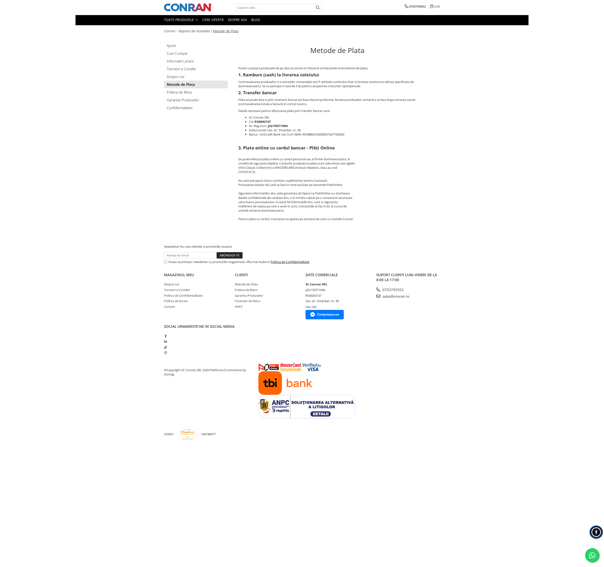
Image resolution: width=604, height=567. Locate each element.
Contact (169, 306)
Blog (255, 19)
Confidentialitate (180, 107)
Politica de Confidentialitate (290, 262)
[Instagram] (165, 352)
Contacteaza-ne (328, 314)
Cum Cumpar (177, 53)
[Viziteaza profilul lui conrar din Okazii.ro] (187, 434)
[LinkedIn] (165, 341)
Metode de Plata (226, 31)
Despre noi (237, 19)
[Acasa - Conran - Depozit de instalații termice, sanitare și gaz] (187, 8)
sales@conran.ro (395, 296)
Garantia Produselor (183, 100)
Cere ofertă (213, 19)
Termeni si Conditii (181, 68)
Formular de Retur (247, 301)
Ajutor (171, 45)
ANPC (239, 306)
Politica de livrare (176, 301)
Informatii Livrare (180, 61)
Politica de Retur (180, 92)
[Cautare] (318, 8)
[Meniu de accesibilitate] (596, 532)
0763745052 (393, 289)
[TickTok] (165, 347)
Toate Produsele (179, 19)
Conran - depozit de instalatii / (188, 31)
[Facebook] (165, 336)
